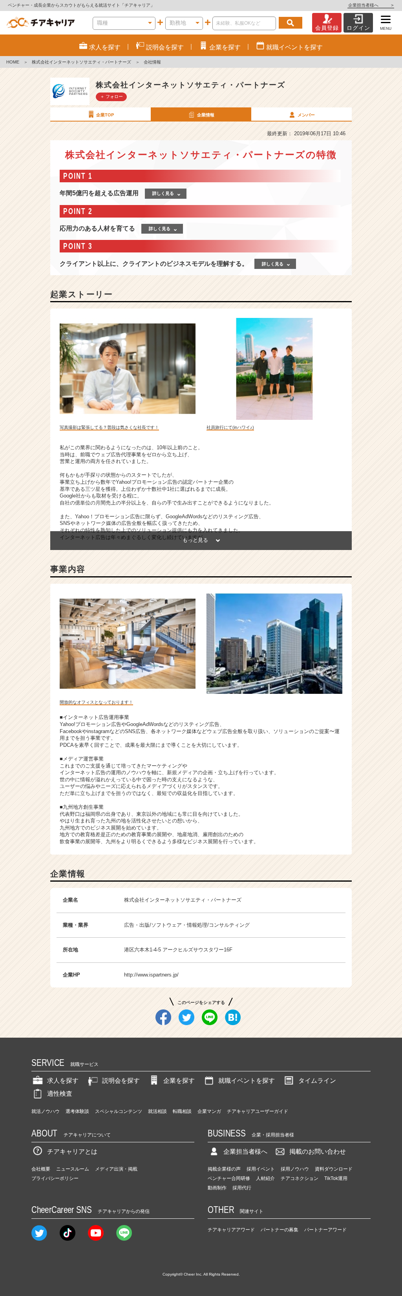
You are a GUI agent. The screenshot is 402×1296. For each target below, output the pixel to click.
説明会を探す (121, 1080)
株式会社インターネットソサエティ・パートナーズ (81, 62)
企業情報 (205, 115)
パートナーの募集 (279, 1229)
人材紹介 (265, 1178)
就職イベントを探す (246, 1080)
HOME (12, 62)
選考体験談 (77, 1111)
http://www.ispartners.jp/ (151, 975)
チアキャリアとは (72, 1151)
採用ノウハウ (295, 1169)
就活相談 (157, 1111)
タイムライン (317, 1080)
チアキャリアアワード (231, 1229)
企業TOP (105, 115)
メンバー (306, 115)
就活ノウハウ (45, 1111)
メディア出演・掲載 (116, 1169)
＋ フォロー (111, 96)
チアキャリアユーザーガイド (257, 1111)
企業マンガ (209, 1111)
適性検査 (59, 1093)
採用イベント (261, 1169)
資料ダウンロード (334, 1169)
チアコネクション (299, 1178)
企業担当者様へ (370, 5)
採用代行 (241, 1188)
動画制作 (217, 1188)
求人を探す (63, 1080)
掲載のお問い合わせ (317, 1151)
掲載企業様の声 (224, 1169)
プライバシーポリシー (55, 1178)
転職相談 (182, 1111)
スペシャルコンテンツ (118, 1111)
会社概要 (40, 1169)
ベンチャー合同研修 (229, 1178)
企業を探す (179, 1080)
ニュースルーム (72, 1169)
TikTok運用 (335, 1178)
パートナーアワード (325, 1229)
